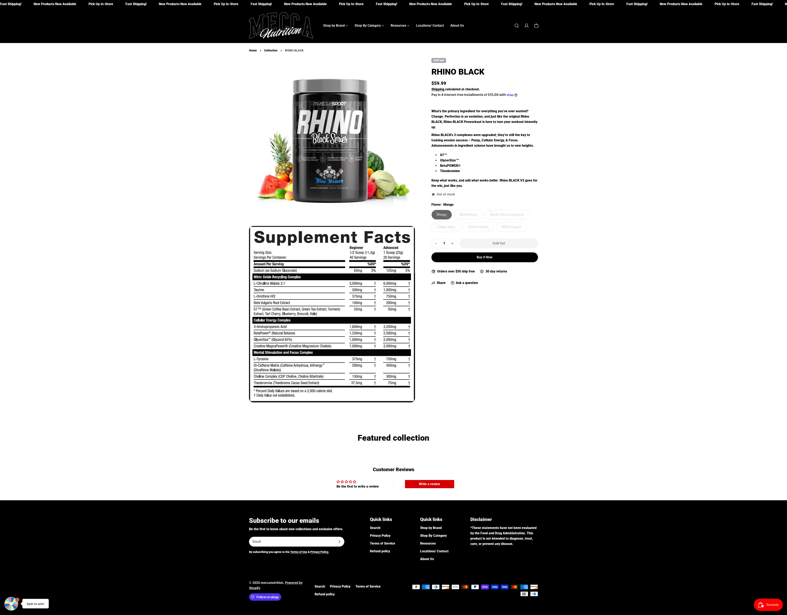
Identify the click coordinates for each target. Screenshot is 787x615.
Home (253, 50)
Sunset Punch (481, 228)
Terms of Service (382, 543)
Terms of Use (298, 552)
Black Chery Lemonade (507, 216)
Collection (270, 50)
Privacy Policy (380, 536)
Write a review (429, 484)
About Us (427, 559)
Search (375, 528)
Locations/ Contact (434, 551)
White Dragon (514, 228)
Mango (444, 216)
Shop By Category (433, 536)
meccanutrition (272, 583)
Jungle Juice (449, 228)
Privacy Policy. (319, 552)
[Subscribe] (339, 542)
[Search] (517, 26)
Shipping (437, 89)
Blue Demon (470, 216)
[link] (28, 4)
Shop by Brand (431, 528)
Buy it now (484, 257)
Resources (428, 543)
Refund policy (380, 551)
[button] (11, 604)
